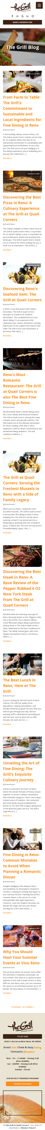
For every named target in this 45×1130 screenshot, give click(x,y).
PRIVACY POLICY (28, 1128)
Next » (31, 1007)
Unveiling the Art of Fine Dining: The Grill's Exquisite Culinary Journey (21, 771)
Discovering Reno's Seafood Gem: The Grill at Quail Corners (22, 294)
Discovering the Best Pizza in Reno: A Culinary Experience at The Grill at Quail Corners (22, 208)
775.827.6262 (22, 1036)
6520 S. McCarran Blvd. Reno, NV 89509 (22, 1041)
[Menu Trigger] (39, 5)
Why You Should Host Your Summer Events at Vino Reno (21, 957)
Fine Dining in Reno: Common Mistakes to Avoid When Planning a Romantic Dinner (22, 866)
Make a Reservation (22, 22)
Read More (7, 158)
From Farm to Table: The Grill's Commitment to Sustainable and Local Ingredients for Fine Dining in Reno (22, 111)
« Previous (16, 1007)
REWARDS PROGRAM (22, 1084)
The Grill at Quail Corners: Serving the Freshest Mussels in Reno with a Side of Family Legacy (21, 488)
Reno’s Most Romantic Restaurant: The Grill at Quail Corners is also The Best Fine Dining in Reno (22, 388)
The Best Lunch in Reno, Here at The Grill (19, 685)
